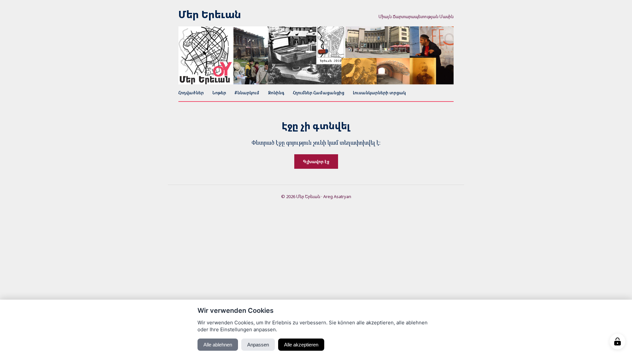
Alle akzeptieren (301, 344)
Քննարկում (247, 93)
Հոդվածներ (191, 93)
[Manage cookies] (617, 341)
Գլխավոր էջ (316, 161)
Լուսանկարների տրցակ (379, 93)
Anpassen (258, 344)
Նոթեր (219, 93)
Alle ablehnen (217, 344)
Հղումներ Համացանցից (318, 93)
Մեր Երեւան (209, 14)
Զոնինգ (276, 93)
